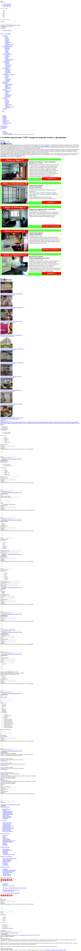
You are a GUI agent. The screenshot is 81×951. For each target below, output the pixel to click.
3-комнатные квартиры (7, 813)
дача (4, 543)
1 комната (4, 663)
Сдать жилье (7, 65)
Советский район (7, 725)
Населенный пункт (4, 581)
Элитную (4, 704)
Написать (2, 779)
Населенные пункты (9, 59)
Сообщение (2, 802)
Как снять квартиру (7, 830)
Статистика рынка (9, 84)
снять (4, 920)
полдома (5, 547)
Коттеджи (7, 63)
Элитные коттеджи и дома (8, 825)
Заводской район (7, 715)
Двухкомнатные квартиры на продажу (34, 423)
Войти (3, 111)
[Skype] (9, 143)
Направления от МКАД (7, 841)
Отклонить (11, 936)
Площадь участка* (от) (5, 550)
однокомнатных (65, 154)
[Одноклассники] (3, 143)
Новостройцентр (8, 94)
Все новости (3, 419)
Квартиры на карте (7, 827)
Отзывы (6, 41)
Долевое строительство (5, 847)
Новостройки (5, 68)
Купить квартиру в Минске (6, 422)
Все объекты (5, 835)
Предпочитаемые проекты (5, 497)
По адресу (2, 658)
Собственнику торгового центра (9, 870)
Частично (4, 706)
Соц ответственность (9, 106)
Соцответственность (9, 44)
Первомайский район (8, 723)
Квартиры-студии (69, 422)
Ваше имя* (2, 527)
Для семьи (4, 708)
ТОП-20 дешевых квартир (8, 814)
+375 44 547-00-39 (7, 5)
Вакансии (5, 98)
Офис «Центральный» (7, 30)
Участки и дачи (6, 838)
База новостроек (6, 849)
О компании (5, 35)
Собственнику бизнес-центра (9, 871)
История (7, 43)
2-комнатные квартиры (7, 812)
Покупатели (7, 48)
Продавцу (5, 843)
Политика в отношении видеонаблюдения (11, 893)
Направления (8, 60)
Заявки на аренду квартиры (8, 828)
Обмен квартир (40, 422)
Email (1, 456)
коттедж (4, 546)
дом (4, 544)
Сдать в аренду (7, 432)
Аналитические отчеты (7, 872)
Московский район (8, 720)
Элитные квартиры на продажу (59, 422)
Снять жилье (7, 66)
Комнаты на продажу (62, 423)
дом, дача (5, 927)
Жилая (6, 86)
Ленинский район (8, 719)
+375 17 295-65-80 (7, 4)
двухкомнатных (3, 155)
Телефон (2, 21)
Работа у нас (7, 45)
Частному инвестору (7, 874)
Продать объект (7, 433)
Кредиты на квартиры (71, 423)
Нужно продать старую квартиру (8, 504)
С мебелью (4, 705)
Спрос (6, 77)
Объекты (7, 55)
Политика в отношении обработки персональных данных (14, 887)
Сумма (1, 675)
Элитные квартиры (7, 824)
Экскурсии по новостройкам (9, 854)
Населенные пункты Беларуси (9, 840)
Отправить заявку (4, 460)
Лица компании (8, 42)
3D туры (4, 842)
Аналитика (5, 83)
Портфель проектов (7, 875)
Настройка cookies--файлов (8, 890)
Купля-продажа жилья (4, 806)
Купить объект (7, 464)
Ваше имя (2, 445)
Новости (7, 37)
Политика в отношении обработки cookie (11, 889)
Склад (5, 441)
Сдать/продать (5, 426)
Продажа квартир (6, 808)
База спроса (5, 862)
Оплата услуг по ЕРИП (7, 831)
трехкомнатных (19, 155)
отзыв (13, 885)
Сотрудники (7, 80)
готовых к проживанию (45, 146)
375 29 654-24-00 (3, 765)
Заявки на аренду (8, 64)
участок (4, 542)
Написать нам (5, 883)
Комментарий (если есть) (5, 457)
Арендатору (7, 79)
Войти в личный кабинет (5, 33)
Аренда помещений (7, 859)
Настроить (2, 936)
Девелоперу (7, 70)
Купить (6, 50)
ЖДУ (3, 27)
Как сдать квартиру (7, 829)
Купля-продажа (8, 90)
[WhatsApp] (8, 143)
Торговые (6, 438)
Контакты (5, 89)
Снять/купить (4, 427)
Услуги (6, 36)
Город (1, 595)
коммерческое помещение (8, 928)
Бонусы (6, 73)
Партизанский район (8, 722)
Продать (7, 49)
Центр (5, 717)
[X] (4, 143)
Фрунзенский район (8, 726)
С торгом (4, 676)
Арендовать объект (8, 465)
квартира (5, 924)
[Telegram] (11, 143)
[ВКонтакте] (1, 143)
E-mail (1, 538)
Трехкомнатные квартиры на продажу (50, 423)
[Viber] (6, 143)
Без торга (4, 677)
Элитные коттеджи (7, 839)
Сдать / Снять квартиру (7, 822)
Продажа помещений (7, 860)
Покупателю (7, 71)
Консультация (3, 125)
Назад (2, 948)
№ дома (2, 598)
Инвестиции (7, 88)
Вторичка (7, 91)
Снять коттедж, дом (7, 823)
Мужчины (4, 709)
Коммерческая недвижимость (9, 74)
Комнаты (5, 810)
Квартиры (7, 47)
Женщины (4, 711)
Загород (6, 92)
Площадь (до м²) (3, 476)
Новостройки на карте (7, 850)
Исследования (8, 87)
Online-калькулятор (7, 817)
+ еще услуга (3, 930)
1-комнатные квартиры (7, 811)
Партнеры (7, 40)
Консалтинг (7, 97)
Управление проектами (5, 867)
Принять (6, 936)
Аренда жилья (6, 61)
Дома (4, 836)
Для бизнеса (7, 96)
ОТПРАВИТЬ (3, 555)
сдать (4, 919)
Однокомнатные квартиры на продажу (18, 423)
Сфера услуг (6, 439)
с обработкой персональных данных (13, 25)
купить (4, 916)
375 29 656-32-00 (3, 760)
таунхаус (5, 548)
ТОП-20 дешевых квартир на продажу (19, 422)
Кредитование (6, 82)
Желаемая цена (3, 584)
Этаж (1, 662)
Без (2, 707)
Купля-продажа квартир (8, 46)
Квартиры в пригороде (32, 422)
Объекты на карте (6, 861)
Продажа (7, 76)
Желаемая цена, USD (4, 551)
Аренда (6, 75)
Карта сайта (5, 884)
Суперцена (7, 53)
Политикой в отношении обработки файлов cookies (55, 949)
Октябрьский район (8, 721)
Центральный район (8, 727)
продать (4, 918)
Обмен (6, 51)
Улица (1, 597)
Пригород (6, 716)
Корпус (1, 661)
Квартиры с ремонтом (48, 422)
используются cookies (24, 935)
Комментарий (3, 553)
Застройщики (8, 72)
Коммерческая (8, 85)
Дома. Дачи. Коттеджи (7, 54)
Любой (5, 714)
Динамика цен (6, 873)
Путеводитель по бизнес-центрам (9, 858)
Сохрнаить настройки (8, 948)
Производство (7, 442)
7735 (1, 0)
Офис (5, 437)
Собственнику (8, 78)
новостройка (5, 925)
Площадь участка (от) (4, 582)
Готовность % (3, 583)
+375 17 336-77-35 (7, 6)
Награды (7, 39)
